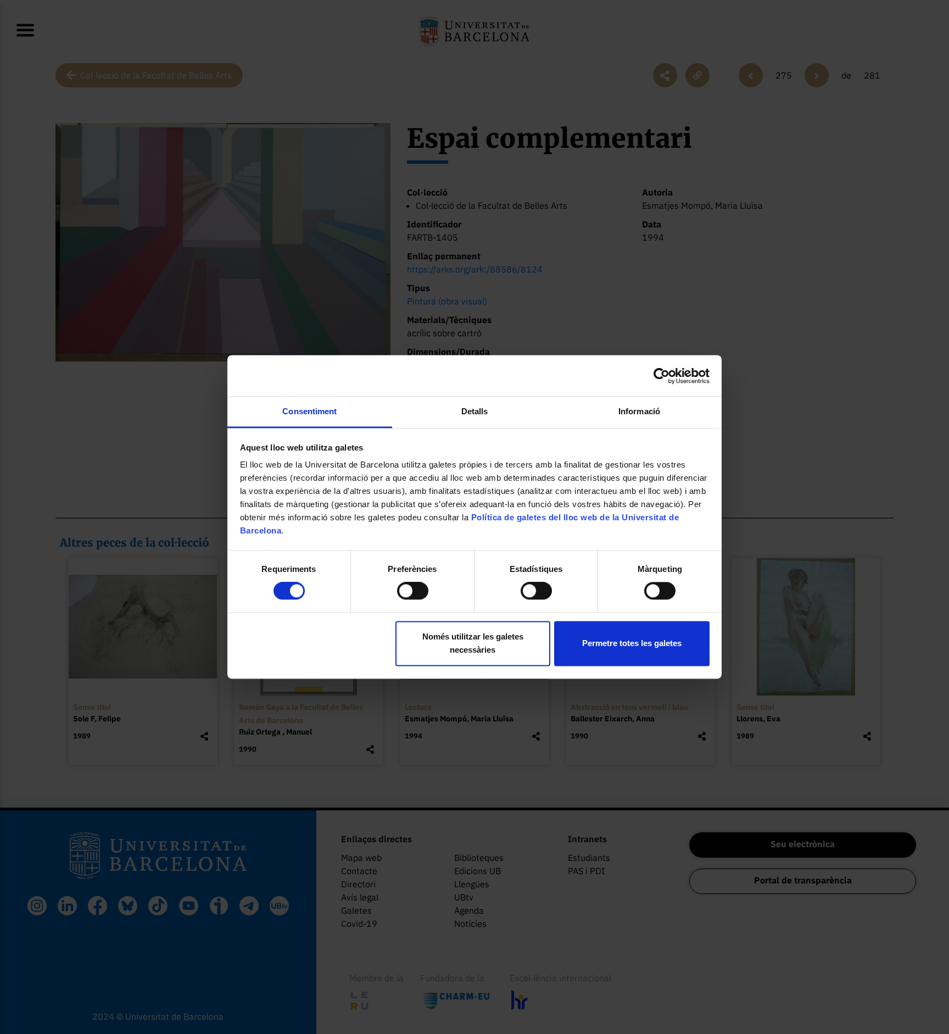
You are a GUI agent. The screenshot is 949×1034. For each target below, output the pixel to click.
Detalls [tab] (474, 411)
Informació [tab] (639, 411)
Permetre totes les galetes (632, 643)
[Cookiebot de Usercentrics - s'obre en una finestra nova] (661, 376)
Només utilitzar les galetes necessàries (472, 643)
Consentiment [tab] (309, 411)
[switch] (412, 591)
